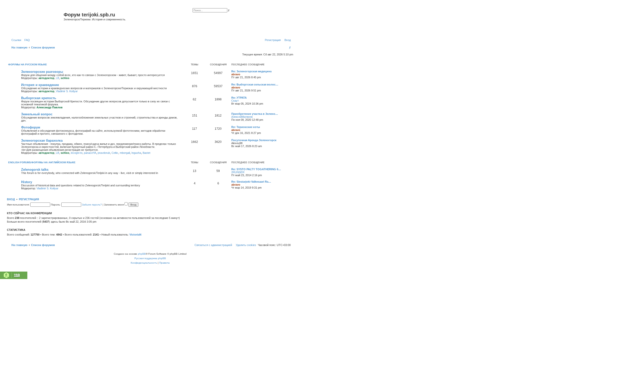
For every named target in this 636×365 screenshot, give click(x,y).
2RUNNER (237, 172)
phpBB (142, 253)
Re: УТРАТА (239, 97)
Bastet (146, 152)
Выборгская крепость (38, 98)
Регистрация (29, 199)
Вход (11, 199)
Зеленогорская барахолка (42, 140)
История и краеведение (40, 85)
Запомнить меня (114, 204)
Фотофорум (30, 127)
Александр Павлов (50, 107)
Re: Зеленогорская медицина (251, 71)
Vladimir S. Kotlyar (67, 91)
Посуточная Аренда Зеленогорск (254, 140)
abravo (235, 74)
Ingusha (136, 152)
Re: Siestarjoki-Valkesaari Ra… (251, 181)
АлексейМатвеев (242, 116)
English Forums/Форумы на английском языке (42, 162)
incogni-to (76, 152)
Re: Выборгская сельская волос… (254, 84)
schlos (65, 78)
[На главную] (36, 20)
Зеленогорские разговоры (42, 72)
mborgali (125, 152)
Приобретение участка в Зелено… (254, 113)
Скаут (235, 100)
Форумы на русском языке (27, 64)
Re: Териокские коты (245, 126)
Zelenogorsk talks (34, 169)
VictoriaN (135, 234)
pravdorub (104, 152)
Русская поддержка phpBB (150, 258)
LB (57, 78)
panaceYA (90, 152)
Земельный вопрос (36, 114)
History (26, 182)
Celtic (115, 152)
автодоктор (46, 78)
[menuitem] (26, 40)
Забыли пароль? (92, 204)
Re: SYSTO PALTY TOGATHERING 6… (256, 169)
